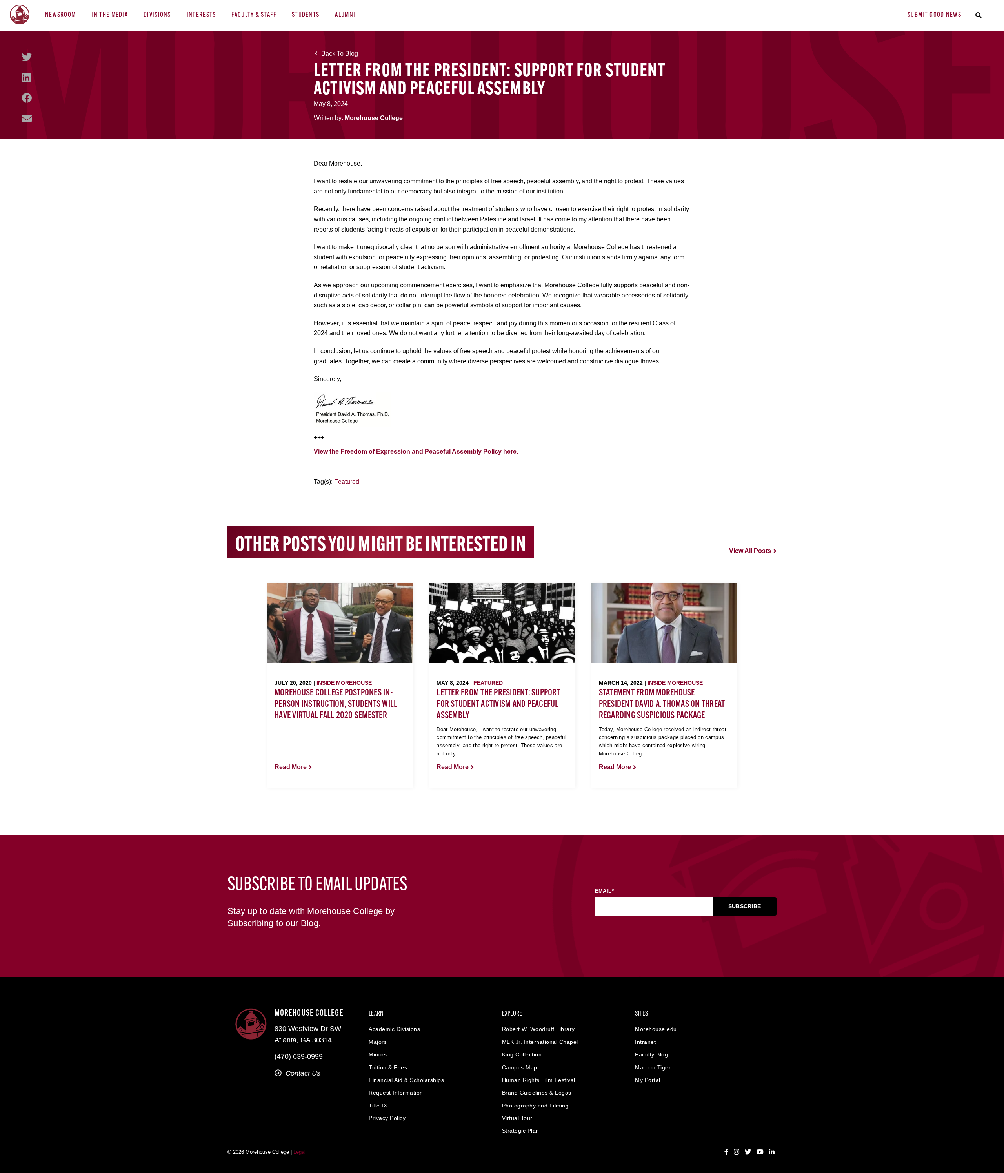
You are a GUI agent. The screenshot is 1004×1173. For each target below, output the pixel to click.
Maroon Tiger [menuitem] (653, 1067)
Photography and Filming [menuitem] (535, 1105)
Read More (291, 767)
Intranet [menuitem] (645, 1042)
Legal (299, 1152)
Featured (346, 481)
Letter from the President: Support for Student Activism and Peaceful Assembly (498, 704)
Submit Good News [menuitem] (934, 15)
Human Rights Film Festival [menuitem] (538, 1080)
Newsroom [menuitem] (60, 15)
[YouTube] (760, 1152)
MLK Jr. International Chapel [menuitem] (540, 1042)
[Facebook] (27, 98)
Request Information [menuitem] (396, 1092)
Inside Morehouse (344, 683)
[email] (27, 118)
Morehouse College (374, 118)
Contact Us (303, 1073)
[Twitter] (27, 57)
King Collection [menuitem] (522, 1054)
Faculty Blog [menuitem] (651, 1054)
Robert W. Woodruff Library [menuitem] (538, 1029)
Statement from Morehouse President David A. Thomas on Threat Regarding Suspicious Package (662, 704)
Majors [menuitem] (378, 1042)
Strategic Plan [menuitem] (520, 1130)
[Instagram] (736, 1152)
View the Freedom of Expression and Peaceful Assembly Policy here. (417, 452)
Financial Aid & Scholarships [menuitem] (406, 1080)
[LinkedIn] (26, 77)
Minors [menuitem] (378, 1054)
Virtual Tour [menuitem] (517, 1118)
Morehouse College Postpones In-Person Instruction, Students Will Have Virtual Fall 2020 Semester (336, 704)
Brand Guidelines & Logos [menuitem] (536, 1092)
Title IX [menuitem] (378, 1105)
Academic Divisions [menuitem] (394, 1029)
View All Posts (750, 550)
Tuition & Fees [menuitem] (388, 1067)
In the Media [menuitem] (109, 15)
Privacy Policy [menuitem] (387, 1118)
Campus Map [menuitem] (519, 1067)
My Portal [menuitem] (647, 1080)
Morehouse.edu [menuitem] (656, 1029)
